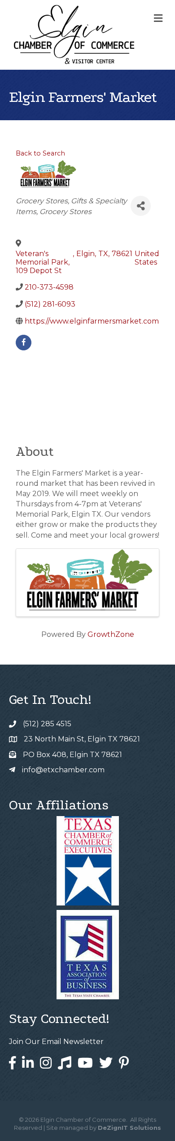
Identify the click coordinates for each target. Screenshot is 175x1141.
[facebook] (23, 342)
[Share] (141, 206)
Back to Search (40, 153)
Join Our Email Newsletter (56, 1041)
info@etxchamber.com (63, 770)
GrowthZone (111, 634)
